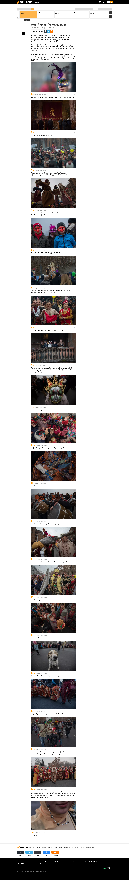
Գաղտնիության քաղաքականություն (92, 861)
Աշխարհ (50, 847)
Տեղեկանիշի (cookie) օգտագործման (26, 863)
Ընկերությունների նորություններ (73, 861)
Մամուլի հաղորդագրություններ (55, 861)
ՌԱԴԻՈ (82, 847)
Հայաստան (44, 847)
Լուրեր (22, 13)
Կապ (44, 861)
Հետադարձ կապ (41, 863)
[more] (75, 94)
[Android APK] (107, 868)
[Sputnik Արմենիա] (25, 4)
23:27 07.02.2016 (35, 28)
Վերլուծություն (58, 847)
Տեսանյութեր (75, 847)
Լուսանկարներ (35, 838)
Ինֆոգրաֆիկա (67, 847)
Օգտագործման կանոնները (34, 861)
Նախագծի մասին (21, 861)
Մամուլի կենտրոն (90, 847)
